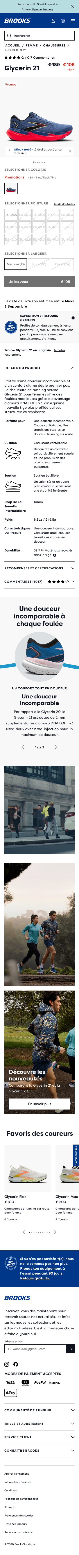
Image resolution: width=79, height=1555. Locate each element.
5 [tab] (38, 1232)
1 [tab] (29, 1232)
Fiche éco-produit (15, 1523)
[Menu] (72, 21)
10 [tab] (49, 1232)
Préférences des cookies (18, 1515)
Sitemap (9, 1507)
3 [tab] (33, 1232)
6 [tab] (40, 1232)
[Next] (54, 747)
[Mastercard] (25, 1383)
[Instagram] (6, 1364)
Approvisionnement (16, 1473)
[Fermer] (73, 6)
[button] (39, 117)
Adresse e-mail (13, 1341)
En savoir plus (39, 1104)
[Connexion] (53, 21)
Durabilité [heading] (12, 550)
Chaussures (54, 45)
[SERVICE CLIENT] (39, 1437)
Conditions (11, 1490)
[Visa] (10, 1383)
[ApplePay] (10, 1393)
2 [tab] (31, 1232)
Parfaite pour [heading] (14, 421)
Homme (48, 9)
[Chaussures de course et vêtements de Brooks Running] (17, 21)
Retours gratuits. (35, 1278)
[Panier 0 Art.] (63, 21)
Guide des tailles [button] (64, 204)
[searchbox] (43, 35)
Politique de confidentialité (21, 1498)
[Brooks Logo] (39, 1299)
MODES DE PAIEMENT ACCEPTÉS (32, 1374)
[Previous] (24, 747)
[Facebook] (15, 1364)
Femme (37, 9)
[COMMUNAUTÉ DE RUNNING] (39, 1410)
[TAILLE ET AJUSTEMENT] (39, 1423)
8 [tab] (44, 1232)
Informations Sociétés (17, 1482)
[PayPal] (40, 1383)
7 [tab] (42, 1232)
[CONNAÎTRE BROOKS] (39, 1450)
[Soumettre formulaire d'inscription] (70, 1348)
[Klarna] (54, 1383)
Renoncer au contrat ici (18, 1532)
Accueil (12, 45)
